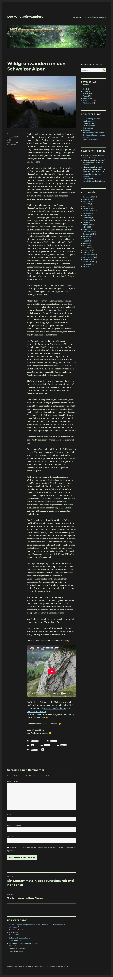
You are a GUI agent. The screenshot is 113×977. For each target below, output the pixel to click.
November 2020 (88, 206)
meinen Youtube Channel (55, 708)
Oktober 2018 (87, 222)
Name (10, 815)
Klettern (86, 94)
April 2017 (86, 246)
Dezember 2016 (88, 255)
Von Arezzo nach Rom (17, 949)
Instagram (87, 179)
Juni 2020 (86, 215)
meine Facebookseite (36, 711)
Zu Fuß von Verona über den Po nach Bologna (94, 162)
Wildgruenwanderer (14, 134)
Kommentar (13, 781)
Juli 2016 (86, 266)
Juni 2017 (86, 241)
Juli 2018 (86, 227)
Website (11, 836)
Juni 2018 (86, 229)
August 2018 (87, 225)
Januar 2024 (87, 199)
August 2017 (87, 236)
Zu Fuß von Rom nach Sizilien (19, 938)
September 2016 (89, 262)
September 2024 (89, 197)
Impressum (77, 17)
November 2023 (88, 202)
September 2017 (88, 234)
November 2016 (88, 257)
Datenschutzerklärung (95, 17)
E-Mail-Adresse (15, 825)
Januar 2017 (87, 253)
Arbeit (85, 89)
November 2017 (88, 232)
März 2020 (87, 218)
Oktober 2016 (87, 259)
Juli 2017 (86, 239)
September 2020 (89, 211)
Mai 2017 (86, 243)
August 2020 (87, 213)
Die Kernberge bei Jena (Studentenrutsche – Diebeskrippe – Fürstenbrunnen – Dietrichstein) (91, 123)
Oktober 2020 (88, 208)
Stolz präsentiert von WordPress (56, 967)
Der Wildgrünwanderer (26, 16)
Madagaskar (13, 933)
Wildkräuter (11, 145)
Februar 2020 (88, 220)
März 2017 (86, 248)
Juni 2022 (86, 204)
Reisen (85, 96)
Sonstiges (86, 98)
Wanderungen (12, 142)
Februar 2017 (87, 250)
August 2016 (87, 264)
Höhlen (9, 140)
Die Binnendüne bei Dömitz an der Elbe (23, 943)
